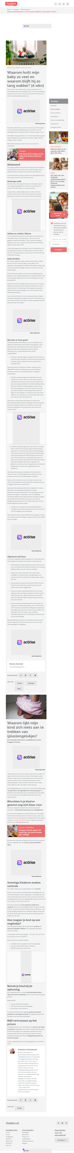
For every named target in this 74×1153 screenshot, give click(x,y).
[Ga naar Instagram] (66, 1123)
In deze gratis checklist (20, 820)
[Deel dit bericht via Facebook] (20, 675)
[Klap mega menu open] (67, 4)
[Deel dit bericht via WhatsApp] (30, 675)
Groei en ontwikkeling (26, 827)
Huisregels (25, 1132)
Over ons (8, 1145)
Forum (8, 1134)
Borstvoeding (25, 9)
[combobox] (59, 239)
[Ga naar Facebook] (58, 1123)
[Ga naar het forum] (60, 4)
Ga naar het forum (58, 214)
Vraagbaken (9, 1137)
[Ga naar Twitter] (62, 1123)
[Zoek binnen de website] (56, 4)
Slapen (53, 173)
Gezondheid (54, 116)
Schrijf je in (58, 250)
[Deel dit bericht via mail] (35, 675)
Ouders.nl (12, 1123)
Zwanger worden (56, 127)
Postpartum (54, 124)
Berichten (9, 1143)
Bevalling (53, 105)
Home (9, 9)
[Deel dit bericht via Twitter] (25, 675)
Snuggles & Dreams (26, 1059)
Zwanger (16, 9)
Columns (8, 1139)
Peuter (19, 683)
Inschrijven (61, 1140)
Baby (19, 689)
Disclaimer (25, 1134)
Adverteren (9, 1141)
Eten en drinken (55, 113)
